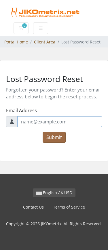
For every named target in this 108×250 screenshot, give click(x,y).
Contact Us (33, 207)
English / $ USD (57, 192)
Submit (54, 137)
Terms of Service (69, 207)
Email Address (21, 110)
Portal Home (16, 42)
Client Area (44, 42)
